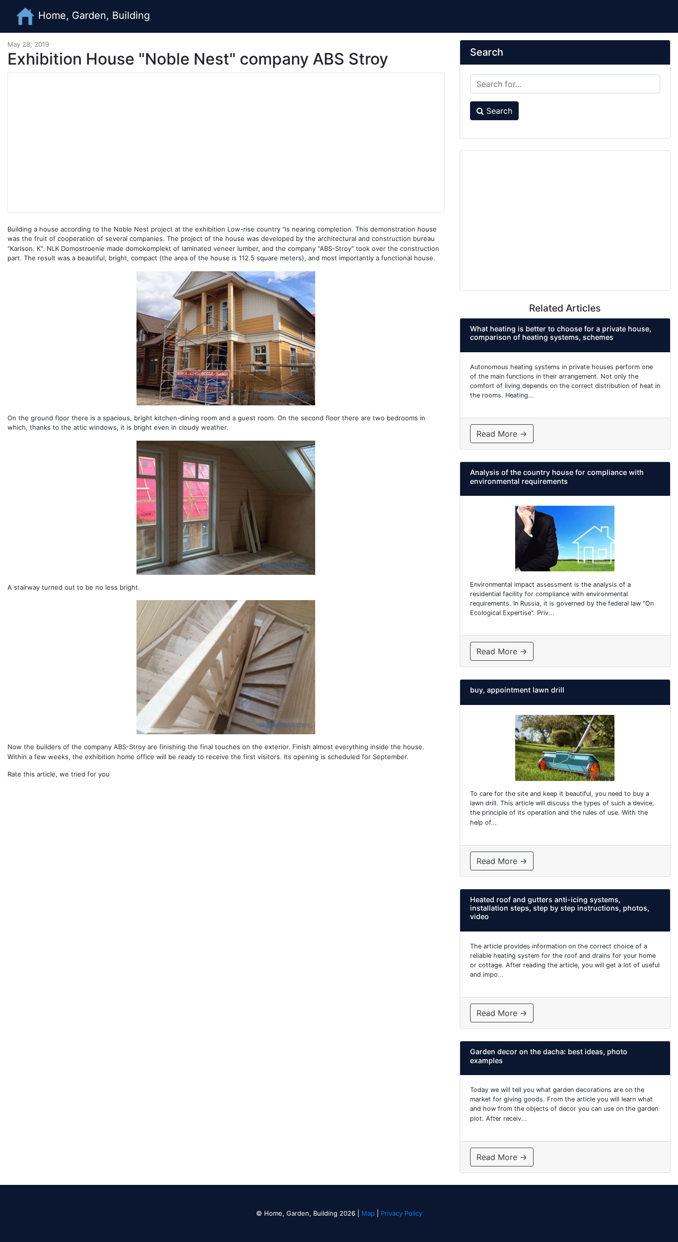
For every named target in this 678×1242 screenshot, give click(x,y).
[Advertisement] (226, 142)
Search (498, 111)
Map (368, 1213)
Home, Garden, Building (92, 15)
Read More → (501, 434)
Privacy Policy (401, 1213)
